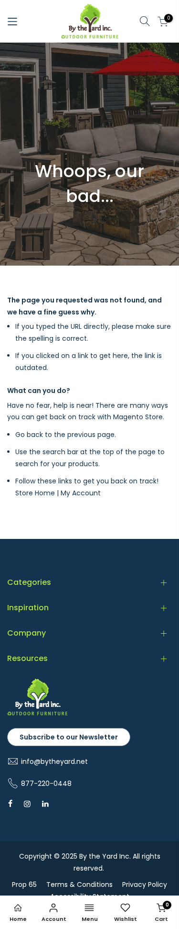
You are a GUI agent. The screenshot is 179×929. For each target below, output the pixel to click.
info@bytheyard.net (54, 761)
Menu (90, 919)
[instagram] (27, 803)
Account (54, 919)
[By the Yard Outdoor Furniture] (37, 713)
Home (18, 919)
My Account (81, 493)
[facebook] (10, 803)
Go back (29, 434)
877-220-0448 (46, 783)
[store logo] (89, 21)
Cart (162, 912)
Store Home (35, 493)
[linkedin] (45, 803)
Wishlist (125, 919)
